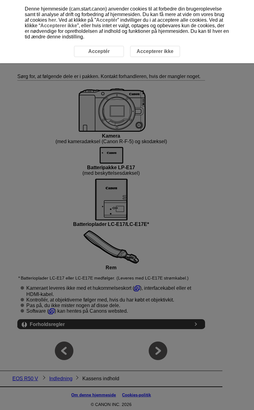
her (52, 20)
